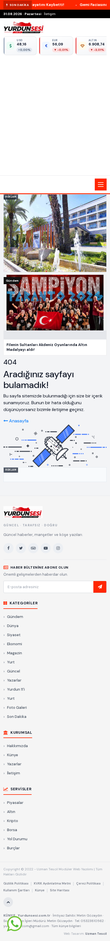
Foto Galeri (17, 707)
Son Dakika (17, 716)
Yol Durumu (17, 839)
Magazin (14, 653)
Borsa (12, 829)
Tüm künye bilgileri (66, 926)
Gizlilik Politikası (15, 883)
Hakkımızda (17, 745)
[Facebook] (8, 548)
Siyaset (14, 634)
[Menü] (101, 184)
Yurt (11, 662)
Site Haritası (59, 890)
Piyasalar (15, 802)
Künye (12, 755)
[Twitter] (21, 548)
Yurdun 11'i (16, 689)
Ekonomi (14, 644)
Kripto (12, 820)
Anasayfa (18, 421)
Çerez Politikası (88, 883)
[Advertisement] (55, 114)
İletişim (50, 14)
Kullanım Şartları (16, 890)
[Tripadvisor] (33, 548)
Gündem (15, 616)
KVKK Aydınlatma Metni (52, 883)
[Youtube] (46, 548)
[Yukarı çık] (8, 902)
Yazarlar (14, 680)
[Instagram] (58, 548)
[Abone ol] (99, 587)
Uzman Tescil (96, 934)
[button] (55, 184)
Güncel (13, 671)
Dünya (13, 625)
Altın (11, 811)
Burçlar (13, 848)
